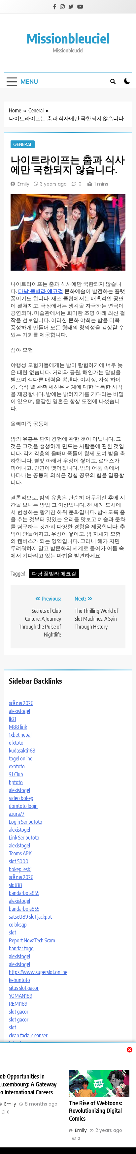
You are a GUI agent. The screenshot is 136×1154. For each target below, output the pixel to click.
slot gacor (18, 1011)
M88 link (18, 727)
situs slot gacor (24, 988)
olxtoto (16, 742)
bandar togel (21, 948)
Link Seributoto (24, 837)
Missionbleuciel (68, 38)
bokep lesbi (20, 869)
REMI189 (18, 1003)
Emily (23, 184)
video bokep (21, 798)
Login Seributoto (25, 821)
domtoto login (23, 806)
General (22, 144)
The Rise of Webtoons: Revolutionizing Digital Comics (95, 1110)
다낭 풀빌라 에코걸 (54, 573)
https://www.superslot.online (38, 972)
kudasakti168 (22, 750)
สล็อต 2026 (21, 703)
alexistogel (19, 711)
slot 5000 (18, 861)
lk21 (12, 719)
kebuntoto (19, 980)
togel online (20, 758)
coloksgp (18, 924)
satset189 (18, 916)
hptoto (16, 782)
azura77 (16, 814)
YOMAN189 (20, 995)
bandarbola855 (24, 893)
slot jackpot (40, 916)
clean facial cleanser (28, 1035)
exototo (17, 766)
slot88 (15, 885)
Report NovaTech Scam (32, 940)
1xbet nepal (20, 734)
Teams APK (20, 853)
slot (12, 932)
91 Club (16, 774)
